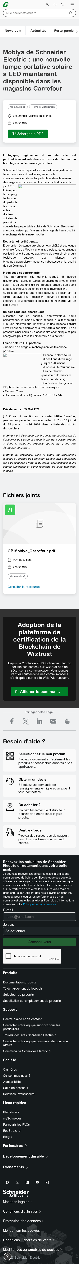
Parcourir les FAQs (16, 1124)
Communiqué (17, 106)
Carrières (10, 1069)
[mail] (53, 721)
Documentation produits (19, 982)
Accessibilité (12, 1082)
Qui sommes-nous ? (16, 1075)
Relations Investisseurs (19, 1094)
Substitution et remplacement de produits (32, 1001)
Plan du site (11, 1112)
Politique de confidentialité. (40, 904)
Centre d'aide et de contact (22, 1019)
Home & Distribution (43, 106)
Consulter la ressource (24, 587)
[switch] (8, 1256)
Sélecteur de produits (18, 994)
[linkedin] (39, 721)
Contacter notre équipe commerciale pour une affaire (35, 1043)
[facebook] (12, 721)
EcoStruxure (12, 1131)
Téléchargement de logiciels (23, 988)
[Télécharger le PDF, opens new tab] (28, 134)
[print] (67, 721)
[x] (26, 721)
